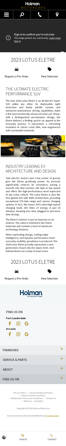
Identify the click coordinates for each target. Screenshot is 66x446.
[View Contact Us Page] (39, 14)
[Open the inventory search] (22, 14)
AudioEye (38, 401)
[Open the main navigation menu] (6, 14)
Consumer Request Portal (41, 392)
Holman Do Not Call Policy (33, 395)
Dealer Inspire (52, 415)
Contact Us (51, 398)
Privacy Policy (19, 392)
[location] (57, 14)
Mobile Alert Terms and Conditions (27, 398)
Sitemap (28, 401)
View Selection (49, 76)
